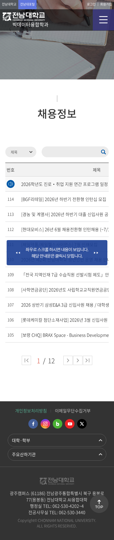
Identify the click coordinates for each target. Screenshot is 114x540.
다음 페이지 (68, 360)
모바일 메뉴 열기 (103, 19)
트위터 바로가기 (82, 424)
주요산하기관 (24, 454)
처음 (26, 360)
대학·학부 (21, 440)
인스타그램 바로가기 (45, 424)
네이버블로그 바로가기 (57, 424)
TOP (99, 507)
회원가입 (106, 4)
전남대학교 (9, 4)
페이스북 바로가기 (33, 424)
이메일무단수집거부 (73, 410)
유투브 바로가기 (69, 424)
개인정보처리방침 (31, 410)
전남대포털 (27, 4)
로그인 (91, 4)
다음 (77, 360)
